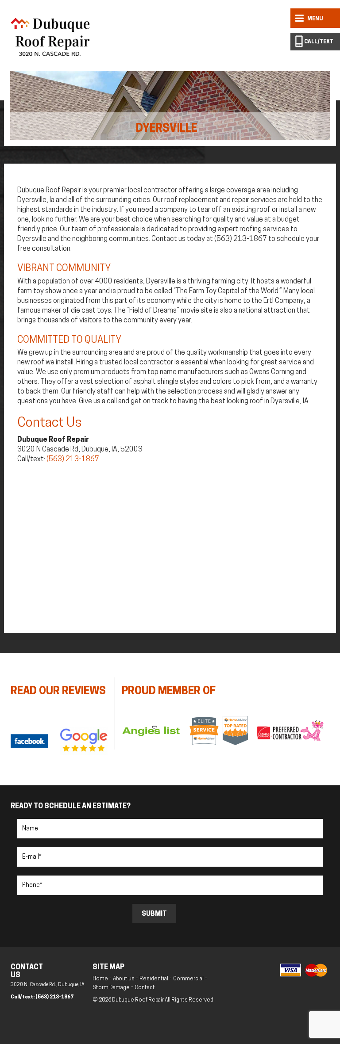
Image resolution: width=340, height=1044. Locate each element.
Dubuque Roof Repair (138, 1000)
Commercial (188, 979)
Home (100, 979)
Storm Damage (111, 987)
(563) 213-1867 (72, 459)
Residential (153, 979)
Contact (145, 987)
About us (124, 979)
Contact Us (49, 423)
